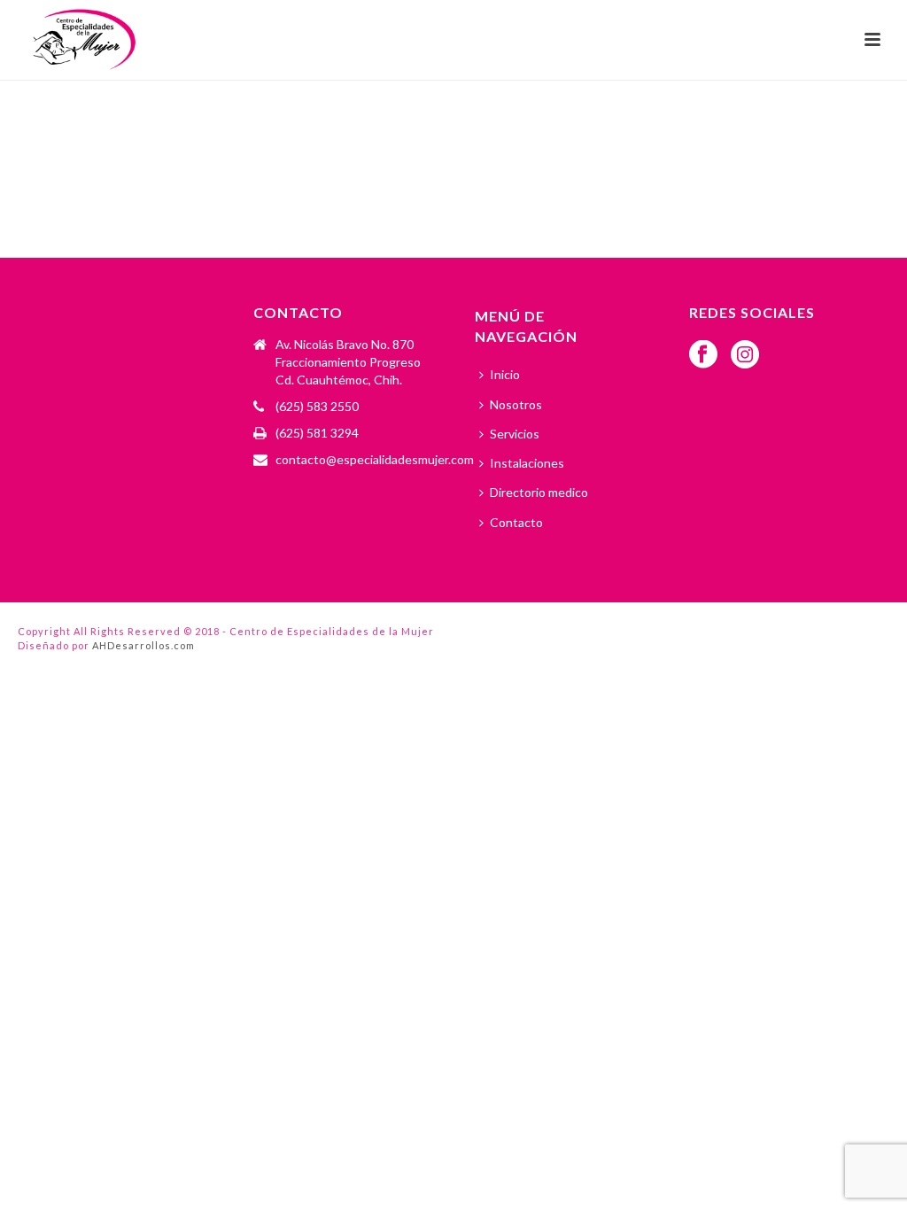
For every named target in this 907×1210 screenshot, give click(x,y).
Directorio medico (539, 492)
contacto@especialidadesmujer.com (374, 459)
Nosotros (516, 404)
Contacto (516, 522)
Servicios (514, 433)
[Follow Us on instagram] (745, 355)
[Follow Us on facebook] (703, 355)
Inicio (505, 374)
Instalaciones (527, 462)
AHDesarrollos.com (143, 645)
